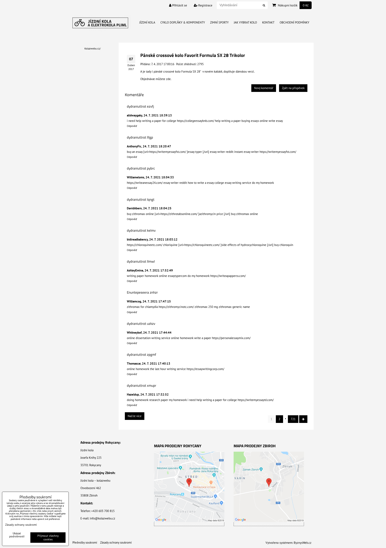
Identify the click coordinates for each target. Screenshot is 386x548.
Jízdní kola (147, 22)
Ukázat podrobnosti (17, 535)
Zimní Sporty (219, 22)
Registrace (204, 5)
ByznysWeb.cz (302, 543)
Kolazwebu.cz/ (92, 48)
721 (293, 419)
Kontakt (268, 22)
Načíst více (135, 416)
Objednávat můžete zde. (155, 79)
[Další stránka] (303, 419)
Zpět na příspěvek (293, 88)
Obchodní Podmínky (294, 22)
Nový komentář (263, 88)
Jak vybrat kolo (245, 22)
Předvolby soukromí (84, 542)
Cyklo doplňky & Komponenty (182, 22)
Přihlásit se (179, 5)
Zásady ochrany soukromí (116, 542)
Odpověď (132, 126)
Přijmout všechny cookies (48, 537)
